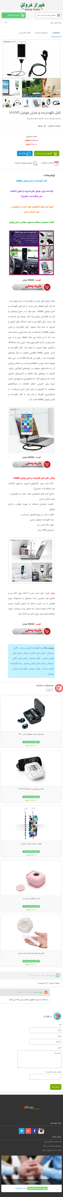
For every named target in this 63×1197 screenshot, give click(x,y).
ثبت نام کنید (20, 1188)
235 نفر (22, 153)
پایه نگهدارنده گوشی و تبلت (31, 648)
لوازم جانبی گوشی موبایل (34, 663)
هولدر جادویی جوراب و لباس (31, 844)
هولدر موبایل (34, 669)
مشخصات (56, 33)
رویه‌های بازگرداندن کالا (52, 1146)
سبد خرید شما (13, 15)
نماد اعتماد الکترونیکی (53, 1142)
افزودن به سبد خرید (44, 153)
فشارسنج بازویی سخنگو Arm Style (31, 789)
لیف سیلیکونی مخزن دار (31, 899)
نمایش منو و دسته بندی (46, 15)
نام (60, 1024)
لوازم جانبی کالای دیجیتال (34, 653)
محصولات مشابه (41, 33)
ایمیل (59, 1036)
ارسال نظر (56, 1087)
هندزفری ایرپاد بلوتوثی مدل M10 (31, 734)
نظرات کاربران (24, 33)
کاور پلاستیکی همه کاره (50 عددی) (31, 953)
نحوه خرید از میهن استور (52, 1150)
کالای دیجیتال (34, 658)
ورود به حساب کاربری (37, 1188)
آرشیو (49, 690)
